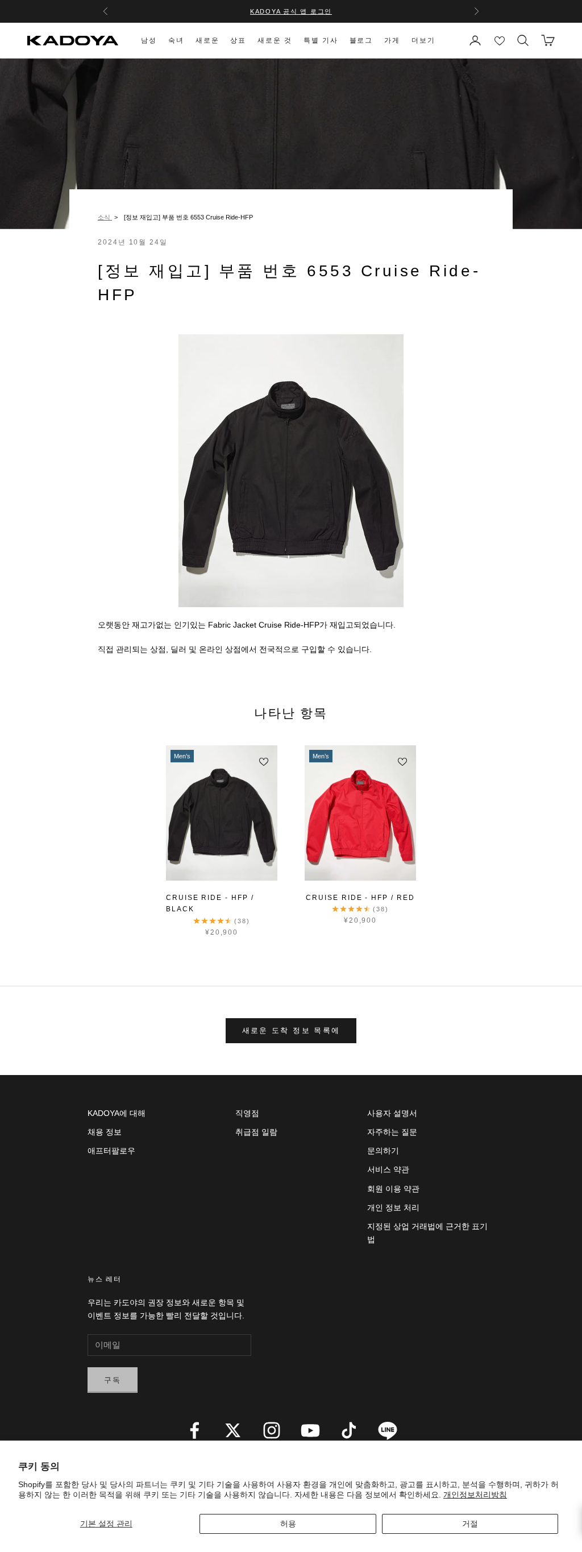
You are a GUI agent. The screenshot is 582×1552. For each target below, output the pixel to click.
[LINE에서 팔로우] (387, 1430)
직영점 (247, 1113)
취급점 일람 (256, 1131)
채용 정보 (105, 1131)
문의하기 (383, 1150)
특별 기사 (321, 40)
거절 (470, 1523)
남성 (149, 40)
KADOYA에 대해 (117, 1113)
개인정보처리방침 (475, 1494)
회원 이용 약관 (393, 1188)
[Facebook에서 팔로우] (194, 1430)
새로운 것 (274, 40)
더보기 (423, 40)
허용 (288, 1523)
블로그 (361, 40)
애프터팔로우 (111, 1150)
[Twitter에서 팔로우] (233, 1430)
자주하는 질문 (392, 1131)
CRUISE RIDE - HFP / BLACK (209, 903)
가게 (392, 40)
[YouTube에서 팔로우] (310, 1430)
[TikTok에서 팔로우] (349, 1430)
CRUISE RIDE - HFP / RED (360, 898)
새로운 (207, 40)
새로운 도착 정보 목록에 (291, 1030)
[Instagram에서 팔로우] (271, 1430)
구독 (113, 1380)
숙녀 (176, 40)
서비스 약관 (388, 1169)
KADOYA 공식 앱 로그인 (291, 11)
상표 (238, 40)
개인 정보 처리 (393, 1207)
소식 (105, 217)
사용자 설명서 (392, 1113)
